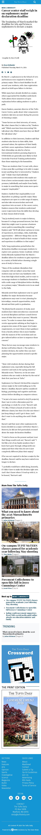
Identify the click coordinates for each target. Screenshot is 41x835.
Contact (25, 767)
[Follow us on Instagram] (23, 798)
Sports (4, 772)
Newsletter (6, 788)
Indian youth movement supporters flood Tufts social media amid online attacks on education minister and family (21, 616)
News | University (21, 597)
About (24, 762)
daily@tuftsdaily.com (20, 814)
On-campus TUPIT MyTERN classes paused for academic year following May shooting (20, 548)
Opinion (5, 769)
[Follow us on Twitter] (10, 798)
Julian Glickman (9, 520)
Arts (3, 767)
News (4, 8)
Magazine (6, 780)
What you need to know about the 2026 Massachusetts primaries (20, 514)
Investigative (7, 775)
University (11, 8)
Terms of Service (29, 785)
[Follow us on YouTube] (30, 798)
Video (4, 785)
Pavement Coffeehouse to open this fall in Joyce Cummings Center (18, 582)
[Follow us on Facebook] (17, 798)
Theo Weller (8, 554)
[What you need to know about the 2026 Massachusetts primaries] (20, 498)
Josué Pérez (8, 588)
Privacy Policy (28, 783)
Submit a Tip (27, 769)
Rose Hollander (9, 65)
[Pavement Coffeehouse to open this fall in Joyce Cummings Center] (20, 566)
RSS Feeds (26, 780)
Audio (4, 783)
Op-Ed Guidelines (29, 772)
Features (5, 764)
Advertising (27, 777)
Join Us (25, 775)
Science (5, 777)
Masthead (26, 764)
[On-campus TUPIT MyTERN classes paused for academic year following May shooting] (20, 532)
